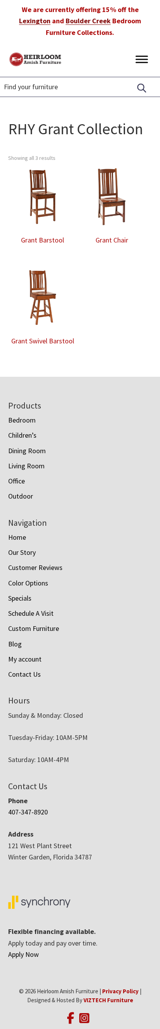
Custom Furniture (33, 628)
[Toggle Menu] (142, 59)
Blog (15, 643)
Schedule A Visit (31, 613)
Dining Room (27, 450)
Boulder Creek (88, 20)
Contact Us (24, 674)
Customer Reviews (35, 567)
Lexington (34, 20)
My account (25, 659)
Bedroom (22, 420)
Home (17, 537)
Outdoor (20, 496)
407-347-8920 (28, 811)
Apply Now (23, 954)
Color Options (28, 583)
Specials (19, 598)
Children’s (22, 435)
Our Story (22, 552)
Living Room (26, 465)
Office (16, 480)
